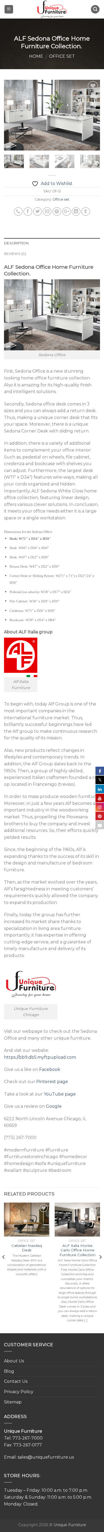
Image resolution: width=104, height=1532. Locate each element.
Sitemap (13, 1402)
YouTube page (60, 1094)
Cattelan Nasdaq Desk (26, 1247)
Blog (9, 1371)
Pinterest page (52, 1081)
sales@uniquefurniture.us (46, 1457)
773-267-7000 (28, 1438)
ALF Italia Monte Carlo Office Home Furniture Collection (77, 1250)
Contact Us (15, 1381)
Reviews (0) (15, 254)
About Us (14, 1360)
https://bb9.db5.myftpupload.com (40, 1057)
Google (54, 1106)
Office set (62, 56)
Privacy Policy (18, 1391)
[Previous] (12, 115)
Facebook (49, 1069)
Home (36, 56)
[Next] (91, 115)
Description (16, 243)
